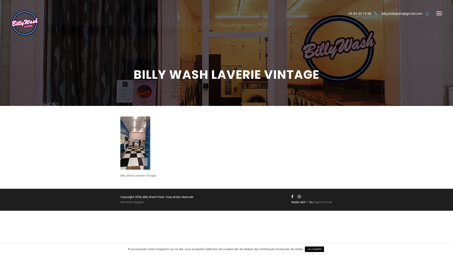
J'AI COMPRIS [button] (314, 249)
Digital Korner (323, 202)
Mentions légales (132, 202)
